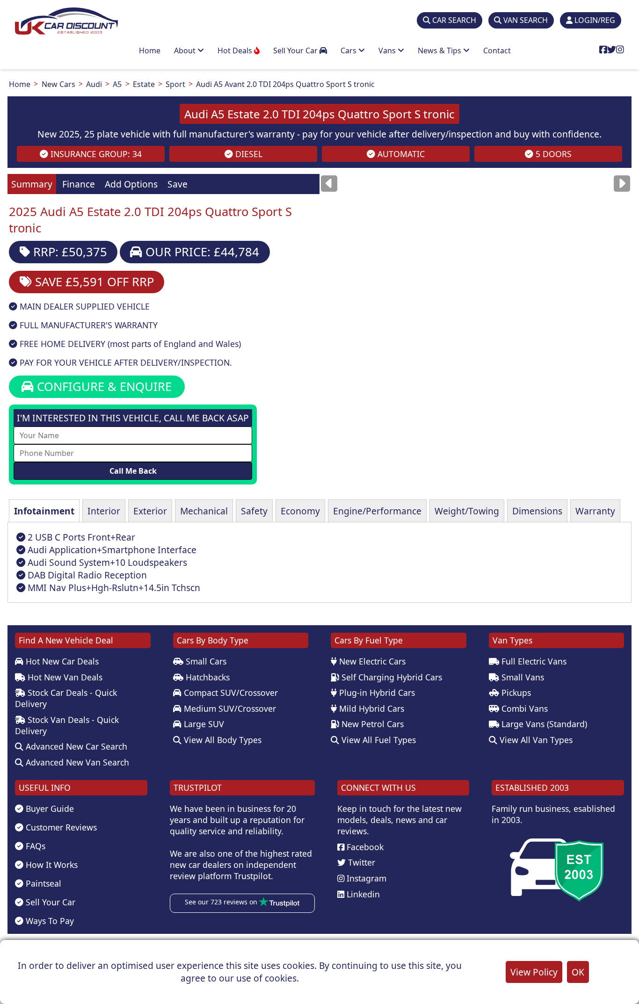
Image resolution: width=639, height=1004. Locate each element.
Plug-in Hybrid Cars (376, 692)
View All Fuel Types (377, 739)
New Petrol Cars (371, 724)
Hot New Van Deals (63, 677)
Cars (349, 50)
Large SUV (203, 724)
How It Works (50, 864)
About (185, 50)
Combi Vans (523, 708)
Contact (497, 50)
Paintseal (42, 883)
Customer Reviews (60, 827)
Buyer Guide (48, 808)
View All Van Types (535, 739)
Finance (78, 184)
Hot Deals (236, 50)
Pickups (515, 692)
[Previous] (329, 183)
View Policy (534, 972)
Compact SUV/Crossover (230, 692)
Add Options (131, 184)
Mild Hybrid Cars (370, 708)
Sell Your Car (296, 50)
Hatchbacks (206, 677)
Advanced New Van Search (76, 762)
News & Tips (440, 50)
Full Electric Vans (532, 661)
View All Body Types (221, 739)
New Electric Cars (371, 661)
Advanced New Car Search (75, 746)
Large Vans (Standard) (543, 724)
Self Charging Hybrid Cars (390, 677)
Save (177, 184)
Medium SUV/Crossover (229, 708)
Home (149, 50)
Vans (388, 50)
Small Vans (521, 677)
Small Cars (204, 661)
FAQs (34, 846)
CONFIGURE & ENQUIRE (103, 386)
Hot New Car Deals (61, 661)
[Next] (622, 183)
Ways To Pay (48, 920)
